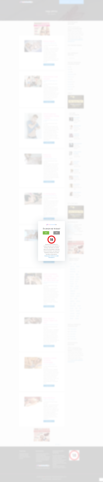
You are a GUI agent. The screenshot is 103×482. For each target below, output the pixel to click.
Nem (57, 232)
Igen (46, 232)
